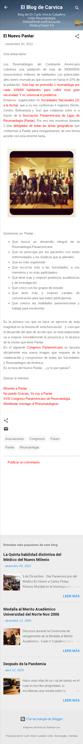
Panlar (9, 447)
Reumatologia (29, 447)
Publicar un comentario (24, 462)
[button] (77, 37)
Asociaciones (14, 439)
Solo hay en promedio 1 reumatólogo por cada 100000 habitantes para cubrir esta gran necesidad (41, 90)
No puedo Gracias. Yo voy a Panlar (28, 393)
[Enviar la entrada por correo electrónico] (6, 430)
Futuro (54, 439)
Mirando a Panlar (15, 388)
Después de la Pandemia (24, 664)
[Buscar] (77, 8)
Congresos (37, 439)
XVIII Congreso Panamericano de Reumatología (37, 398)
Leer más (71, 596)
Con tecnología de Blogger (44, 719)
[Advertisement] (41, 498)
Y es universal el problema (37, 95)
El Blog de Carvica (42, 7)
